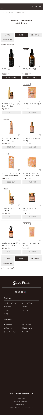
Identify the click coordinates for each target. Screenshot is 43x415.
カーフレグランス (27, 303)
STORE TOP (4, 12)
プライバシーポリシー (11, 332)
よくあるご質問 (26, 324)
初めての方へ (8, 324)
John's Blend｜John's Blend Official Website (14, 6)
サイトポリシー (26, 332)
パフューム (25, 310)
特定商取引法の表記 (28, 328)
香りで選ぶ (11, 12)
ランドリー (7, 310)
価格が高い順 (7, 39)
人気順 (8, 35)
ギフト (6, 314)
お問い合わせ (8, 328)
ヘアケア (24, 306)
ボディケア (7, 306)
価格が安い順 (35, 35)
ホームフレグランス (10, 303)
